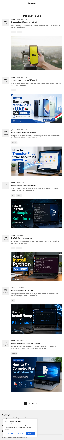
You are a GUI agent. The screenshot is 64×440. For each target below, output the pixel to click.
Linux (13, 195)
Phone (19, 32)
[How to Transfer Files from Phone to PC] (36, 161)
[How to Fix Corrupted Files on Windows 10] (36, 374)
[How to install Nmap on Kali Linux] (36, 319)
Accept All (30, 433)
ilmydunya (32, 3)
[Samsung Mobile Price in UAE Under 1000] (36, 108)
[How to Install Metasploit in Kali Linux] (36, 213)
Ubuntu (19, 195)
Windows (14, 142)
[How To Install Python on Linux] (36, 266)
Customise (10, 433)
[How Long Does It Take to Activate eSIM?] (36, 53)
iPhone (13, 32)
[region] (20, 428)
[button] (2, 3)
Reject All (20, 433)
